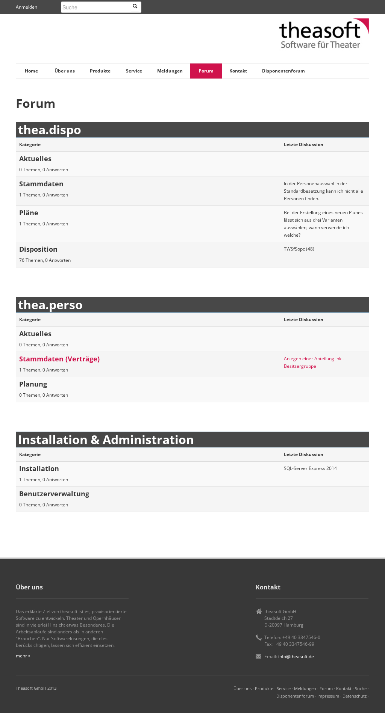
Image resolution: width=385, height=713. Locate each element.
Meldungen (170, 71)
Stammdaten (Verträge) (59, 358)
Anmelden (26, 7)
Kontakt (238, 71)
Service (134, 71)
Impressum (328, 696)
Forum (206, 71)
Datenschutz (355, 696)
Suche (361, 688)
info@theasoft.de (296, 656)
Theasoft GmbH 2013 (36, 688)
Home (31, 71)
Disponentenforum (283, 71)
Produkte (100, 71)
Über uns (65, 71)
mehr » (23, 656)
